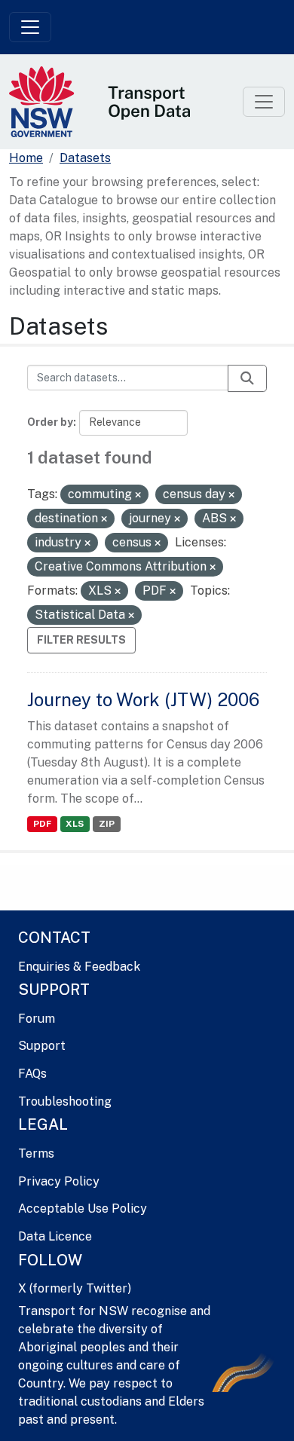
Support (42, 1046)
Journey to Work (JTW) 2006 (143, 699)
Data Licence (55, 1236)
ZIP (107, 823)
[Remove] (138, 495)
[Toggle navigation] (30, 27)
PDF (42, 823)
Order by (50, 422)
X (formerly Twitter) (74, 1288)
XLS (75, 823)
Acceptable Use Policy (82, 1208)
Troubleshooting (65, 1101)
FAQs (32, 1073)
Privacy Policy (59, 1181)
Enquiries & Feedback (79, 966)
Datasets (85, 158)
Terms (36, 1153)
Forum (36, 1018)
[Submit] (247, 378)
